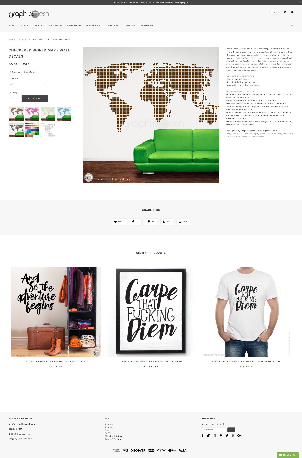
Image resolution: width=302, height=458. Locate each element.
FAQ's (108, 433)
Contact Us (289, 455)
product (23, 39)
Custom (109, 424)
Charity (108, 427)
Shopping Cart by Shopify (21, 439)
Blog (107, 430)
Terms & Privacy (113, 439)
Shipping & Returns (114, 436)
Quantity (13, 92)
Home (12, 39)
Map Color (14, 78)
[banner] (29, 14)
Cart (290, 26)
